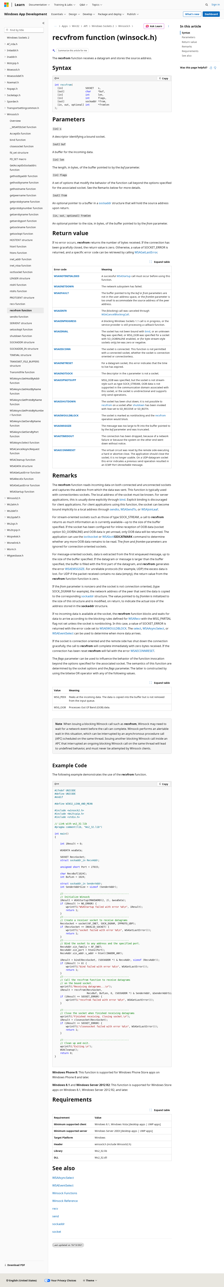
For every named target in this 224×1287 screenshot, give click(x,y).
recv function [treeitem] (17, 304)
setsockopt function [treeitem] (21, 329)
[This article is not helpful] (215, 68)
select (137, 628)
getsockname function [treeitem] (23, 227)
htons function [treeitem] (18, 252)
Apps (65, 26)
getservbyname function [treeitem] (24, 214)
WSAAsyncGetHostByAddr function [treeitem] (25, 381)
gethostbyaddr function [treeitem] (24, 176)
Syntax (186, 32)
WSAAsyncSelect (153, 628)
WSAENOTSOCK (63, 373)
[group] (112, 927)
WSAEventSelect (63, 633)
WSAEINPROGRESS (65, 321)
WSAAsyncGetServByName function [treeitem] (25, 423)
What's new (192, 14)
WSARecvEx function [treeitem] (22, 478)
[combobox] (24, 30)
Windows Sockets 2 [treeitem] (18, 37)
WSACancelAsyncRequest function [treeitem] (24, 451)
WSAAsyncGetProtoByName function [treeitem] (26, 402)
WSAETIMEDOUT (64, 436)
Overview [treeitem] (15, 120)
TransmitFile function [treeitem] (22, 372)
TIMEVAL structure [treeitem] (20, 355)
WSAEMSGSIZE (62, 425)
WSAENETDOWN (64, 286)
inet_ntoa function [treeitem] (20, 265)
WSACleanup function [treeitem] (22, 459)
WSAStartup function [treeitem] (22, 491)
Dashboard (211, 14)
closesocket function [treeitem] (22, 146)
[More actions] (169, 26)
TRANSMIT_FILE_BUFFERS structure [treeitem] (24, 364)
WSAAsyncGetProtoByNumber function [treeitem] (27, 413)
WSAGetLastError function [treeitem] (25, 472)
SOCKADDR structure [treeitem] (22, 342)
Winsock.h (124, 26)
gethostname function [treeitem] (23, 189)
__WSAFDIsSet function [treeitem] (23, 127)
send (55, 1216)
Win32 (75, 26)
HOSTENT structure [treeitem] (21, 240)
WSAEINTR (60, 310)
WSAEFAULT (61, 293)
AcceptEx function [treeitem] (20, 133)
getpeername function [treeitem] (23, 195)
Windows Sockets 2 (103, 26)
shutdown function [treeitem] (21, 336)
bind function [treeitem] (18, 139)
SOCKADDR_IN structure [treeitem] (24, 348)
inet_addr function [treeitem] (20, 259)
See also (186, 55)
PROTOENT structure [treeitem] (22, 297)
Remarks (187, 46)
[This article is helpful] (211, 68)
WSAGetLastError (146, 252)
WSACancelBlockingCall (115, 314)
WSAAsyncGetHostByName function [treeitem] (25, 391)
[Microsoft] (6, 4)
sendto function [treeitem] (19, 316)
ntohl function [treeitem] (18, 284)
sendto (114, 509)
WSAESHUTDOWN (65, 401)
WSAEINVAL (61, 331)
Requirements (190, 51)
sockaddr (105, 203)
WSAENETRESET (63, 363)
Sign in (216, 4)
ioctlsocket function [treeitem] (21, 272)
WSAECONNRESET (64, 450)
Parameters (188, 37)
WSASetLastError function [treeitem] (25, 485)
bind (147, 331)
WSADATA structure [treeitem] (21, 466)
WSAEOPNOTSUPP (65, 380)
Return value (189, 42)
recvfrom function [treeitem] (21, 310)
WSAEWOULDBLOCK (66, 415)
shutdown (139, 405)
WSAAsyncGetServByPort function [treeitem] (24, 434)
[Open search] (206, 5)
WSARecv (134, 619)
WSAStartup (124, 276)
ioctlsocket (91, 537)
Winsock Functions (64, 1193)
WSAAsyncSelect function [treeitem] (24, 442)
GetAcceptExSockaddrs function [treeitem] (23, 167)
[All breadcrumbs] (55, 26)
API (86, 26)
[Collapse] (43, 23)
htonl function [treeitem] (18, 246)
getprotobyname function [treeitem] (25, 201)
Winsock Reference (65, 1201)
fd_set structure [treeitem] (19, 152)
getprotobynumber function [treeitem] (26, 208)
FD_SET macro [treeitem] (18, 159)
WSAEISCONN (62, 349)
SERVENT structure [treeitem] (21, 323)
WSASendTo (128, 509)
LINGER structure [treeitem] (20, 278)
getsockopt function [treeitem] (21, 233)
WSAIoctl (108, 537)
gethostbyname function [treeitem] (24, 182)
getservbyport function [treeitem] (23, 221)
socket (56, 1232)
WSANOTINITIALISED (66, 276)
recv (55, 1208)
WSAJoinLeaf (149, 509)
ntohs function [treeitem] (18, 291)
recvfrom (107, 405)
